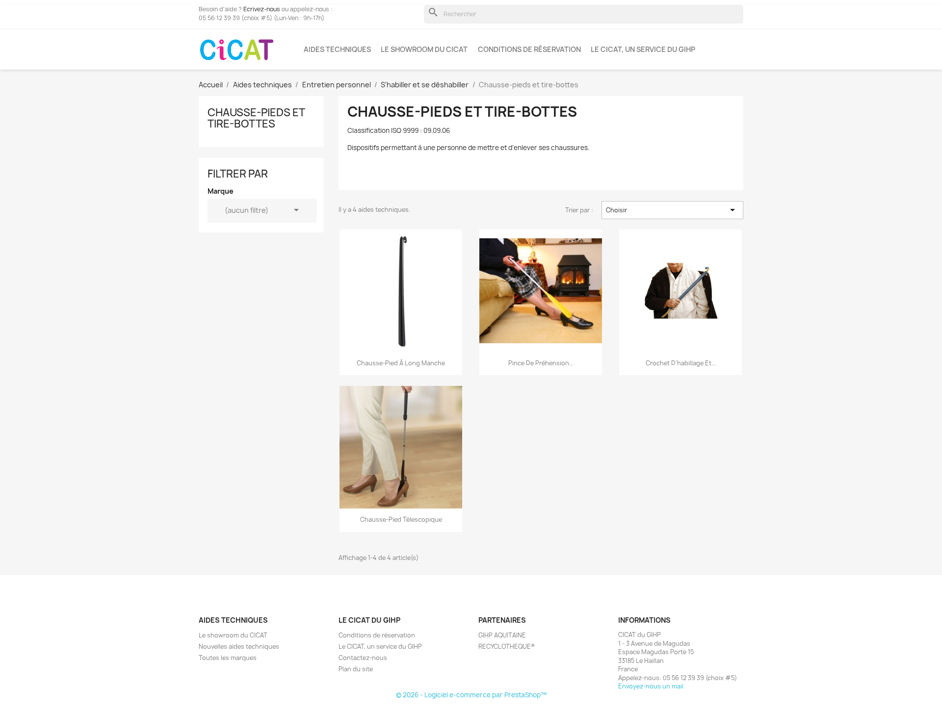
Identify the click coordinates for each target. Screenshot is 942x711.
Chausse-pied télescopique (401, 519)
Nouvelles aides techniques (239, 646)
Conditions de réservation (529, 49)
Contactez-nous (363, 658)
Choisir (672, 210)
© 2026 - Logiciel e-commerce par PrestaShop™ (471, 694)
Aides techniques (337, 49)
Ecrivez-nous (261, 9)
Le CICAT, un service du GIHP (643, 49)
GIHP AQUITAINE (502, 635)
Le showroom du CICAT (424, 49)
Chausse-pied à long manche (401, 363)
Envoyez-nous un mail (650, 686)
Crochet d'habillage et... (681, 363)
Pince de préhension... (541, 363)
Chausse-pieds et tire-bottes (256, 118)
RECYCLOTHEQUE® (506, 646)
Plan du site (356, 669)
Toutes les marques (228, 658)
